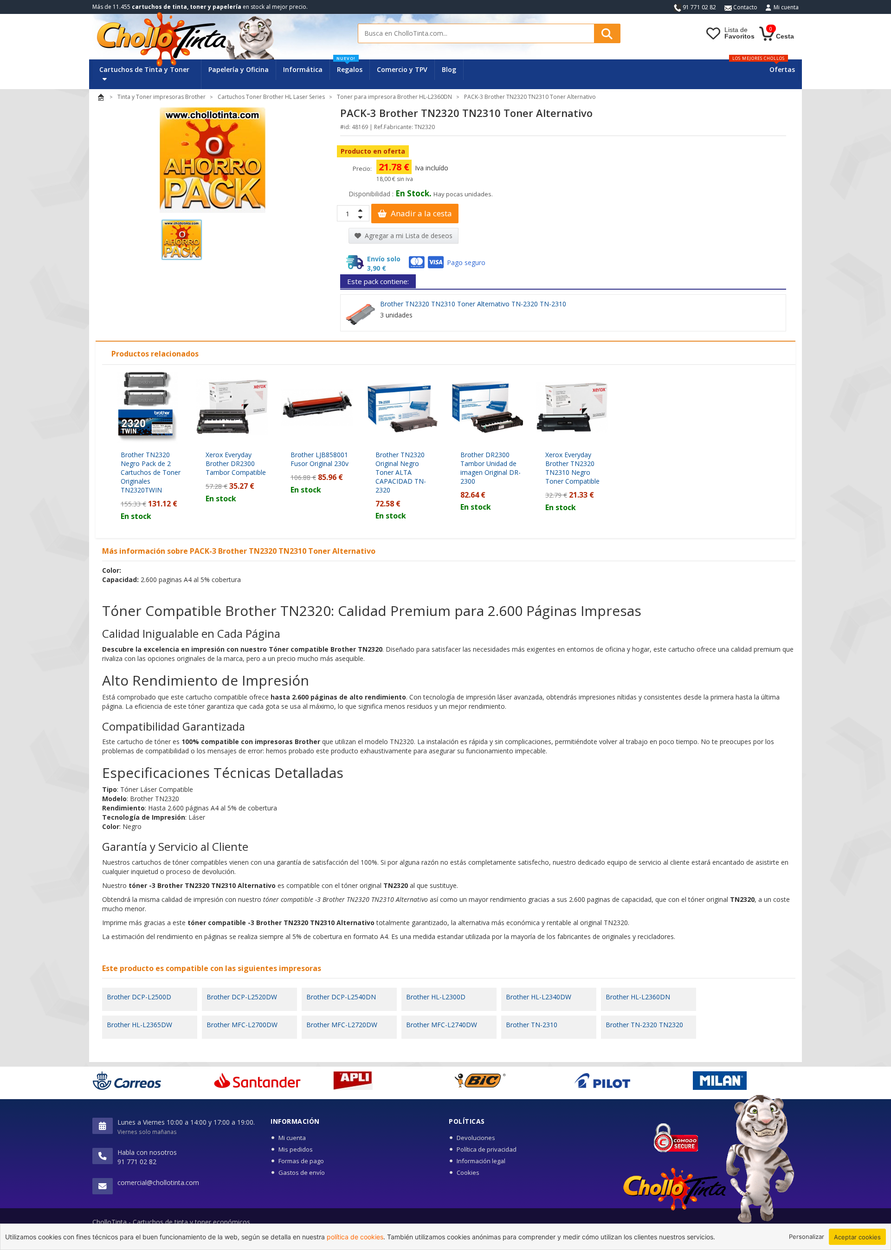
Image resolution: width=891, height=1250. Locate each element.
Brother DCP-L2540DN (341, 996)
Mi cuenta (786, 7)
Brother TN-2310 (531, 1024)
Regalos (349, 66)
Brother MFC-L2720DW (341, 1024)
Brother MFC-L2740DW (441, 1024)
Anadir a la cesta (420, 213)
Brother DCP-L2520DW (242, 996)
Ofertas (782, 69)
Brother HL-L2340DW (538, 996)
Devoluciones (476, 1137)
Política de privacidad (487, 1149)
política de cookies (355, 1237)
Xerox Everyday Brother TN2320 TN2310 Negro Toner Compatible (572, 468)
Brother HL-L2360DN (638, 996)
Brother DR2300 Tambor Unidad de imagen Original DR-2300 (490, 468)
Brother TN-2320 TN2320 (644, 1024)
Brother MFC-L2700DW (242, 1024)
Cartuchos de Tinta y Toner (144, 69)
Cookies (468, 1172)
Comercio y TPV (402, 69)
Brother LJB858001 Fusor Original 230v (320, 459)
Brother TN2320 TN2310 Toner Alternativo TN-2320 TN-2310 (473, 303)
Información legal (481, 1161)
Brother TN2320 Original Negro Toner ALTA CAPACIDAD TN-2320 (400, 472)
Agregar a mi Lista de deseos (407, 235)
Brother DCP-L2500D (139, 996)
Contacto (744, 7)
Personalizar (806, 1236)
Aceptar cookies (857, 1237)
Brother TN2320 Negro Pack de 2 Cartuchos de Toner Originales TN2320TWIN (151, 472)
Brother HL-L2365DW (139, 1024)
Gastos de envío (301, 1172)
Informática (303, 69)
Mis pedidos (295, 1149)
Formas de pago (301, 1161)
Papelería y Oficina (238, 69)
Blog (449, 69)
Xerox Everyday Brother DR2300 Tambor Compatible (236, 463)
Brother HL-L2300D (435, 996)
